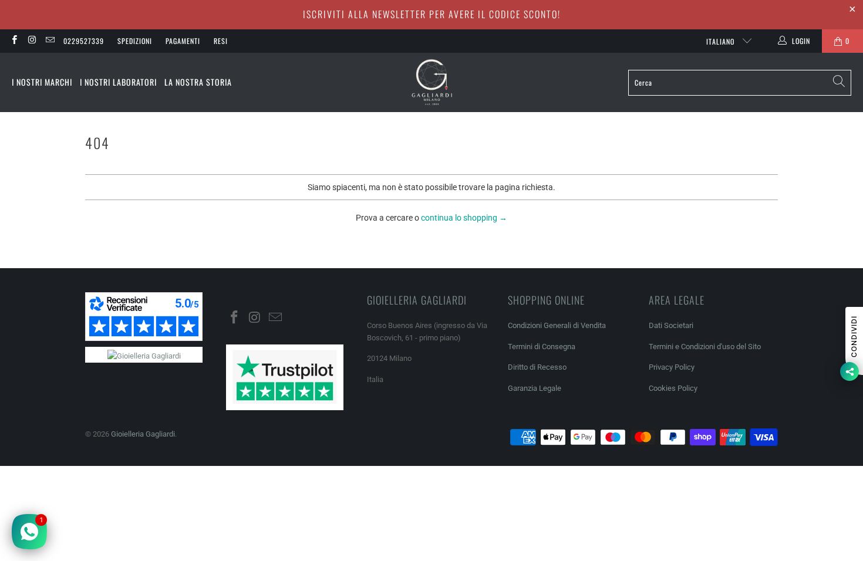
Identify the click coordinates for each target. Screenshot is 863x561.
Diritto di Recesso (537, 367)
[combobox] (739, 83)
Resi (221, 41)
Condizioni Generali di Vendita (557, 325)
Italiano (721, 41)
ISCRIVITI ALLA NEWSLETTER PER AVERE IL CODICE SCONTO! (432, 14)
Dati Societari (671, 325)
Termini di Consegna (541, 346)
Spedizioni (134, 41)
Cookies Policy (673, 388)
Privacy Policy (672, 367)
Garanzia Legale (534, 388)
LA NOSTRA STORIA (198, 82)
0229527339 (83, 41)
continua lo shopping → (464, 217)
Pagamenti (183, 41)
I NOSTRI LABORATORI (118, 82)
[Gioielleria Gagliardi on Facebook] (14, 41)
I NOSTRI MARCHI (42, 82)
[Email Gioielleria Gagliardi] (50, 41)
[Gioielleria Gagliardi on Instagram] (31, 41)
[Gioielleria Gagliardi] (432, 82)
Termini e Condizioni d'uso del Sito (705, 346)
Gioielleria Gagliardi (143, 434)
